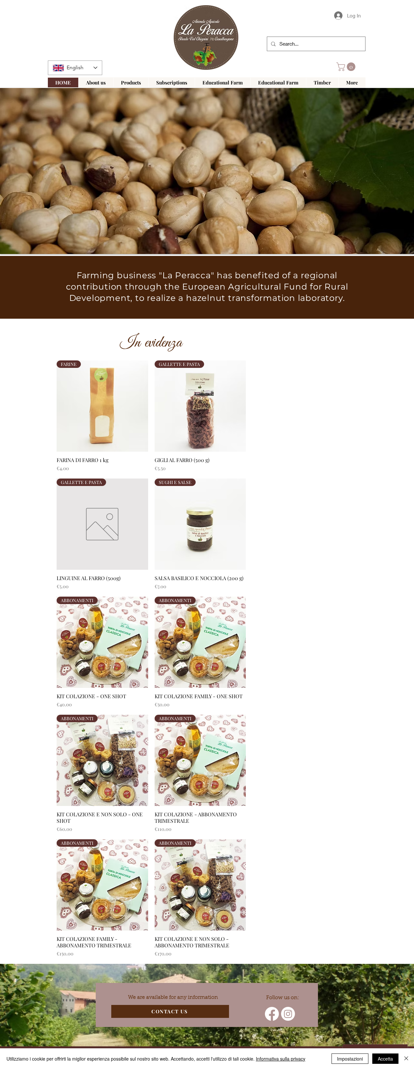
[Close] (406, 1058)
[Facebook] (272, 1014)
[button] (346, 66)
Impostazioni (350, 1058)
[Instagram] (288, 1014)
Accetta (385, 1058)
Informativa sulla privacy (280, 1058)
